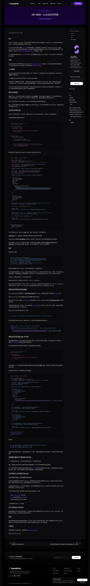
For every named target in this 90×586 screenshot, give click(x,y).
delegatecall (24, 497)
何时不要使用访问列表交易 (75, 116)
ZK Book (66, 573)
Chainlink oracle (17, 495)
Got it (82, 579)
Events (78, 568)
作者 (70, 95)
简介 (71, 93)
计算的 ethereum (15, 342)
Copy (61, 122)
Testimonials (45, 3)
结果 (71, 104)
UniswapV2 (36, 305)
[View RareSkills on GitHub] (16, 575)
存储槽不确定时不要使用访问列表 (76, 112)
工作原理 (71, 97)
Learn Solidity (67, 568)
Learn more (82, 582)
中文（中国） (73, 39)
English (72, 33)
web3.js (56, 293)
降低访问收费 (72, 99)
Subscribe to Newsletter (75, 76)
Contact (79, 570)
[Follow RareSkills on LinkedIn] (14, 576)
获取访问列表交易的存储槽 (74, 107)
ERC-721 (34, 468)
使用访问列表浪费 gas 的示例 (75, 110)
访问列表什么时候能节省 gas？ (75, 114)
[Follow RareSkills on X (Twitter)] (10, 576)
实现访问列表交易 (73, 102)
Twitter (39, 64)
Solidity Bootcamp (36, 65)
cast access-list (26, 300)
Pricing (59, 3)
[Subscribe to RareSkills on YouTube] (12, 576)
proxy (12, 497)
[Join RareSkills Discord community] (19, 576)
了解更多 (72, 122)
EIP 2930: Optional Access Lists (26, 51)
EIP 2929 (24, 47)
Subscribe (76, 83)
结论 (70, 120)
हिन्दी (71, 37)
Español (72, 35)
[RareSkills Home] (14, 3)
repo (19, 503)
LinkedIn (34, 64)
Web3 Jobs (52, 3)
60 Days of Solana (68, 570)
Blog (39, 3)
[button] (33, 3)
